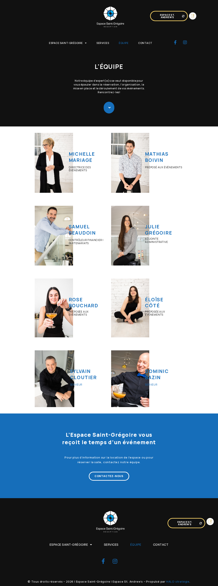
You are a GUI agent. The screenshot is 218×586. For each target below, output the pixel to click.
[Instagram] (185, 42)
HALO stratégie (177, 581)
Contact (145, 43)
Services (102, 43)
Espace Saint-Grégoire (66, 43)
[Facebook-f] (175, 42)
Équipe (123, 43)
